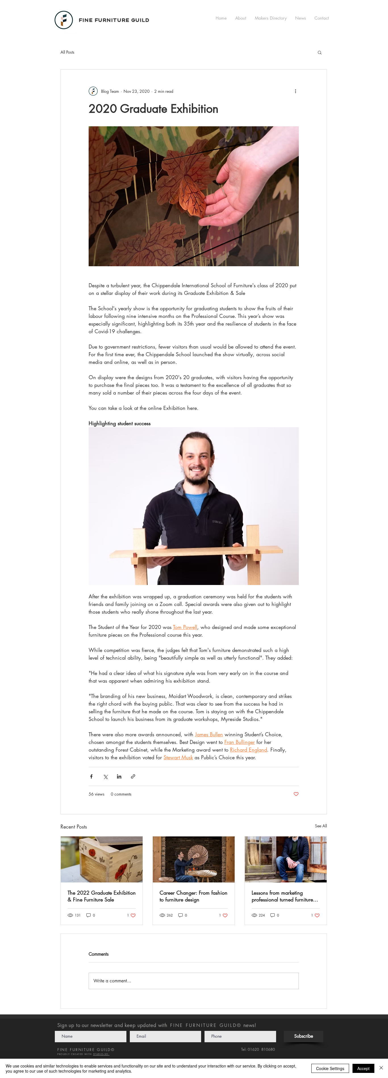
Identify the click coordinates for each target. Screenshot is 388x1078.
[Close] (381, 1068)
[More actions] (295, 91)
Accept (363, 1068)
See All (321, 826)
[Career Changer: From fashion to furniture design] (194, 859)
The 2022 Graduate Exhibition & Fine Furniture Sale (102, 896)
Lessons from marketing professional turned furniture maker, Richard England (282, 896)
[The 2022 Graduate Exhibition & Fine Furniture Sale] (102, 859)
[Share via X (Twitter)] (105, 776)
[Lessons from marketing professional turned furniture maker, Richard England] (286, 859)
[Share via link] (133, 776)
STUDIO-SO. (101, 1054)
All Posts (67, 52)
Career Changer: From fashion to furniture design (194, 896)
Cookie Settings (330, 1068)
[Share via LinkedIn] (119, 776)
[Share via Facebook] (91, 776)
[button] (319, 52)
